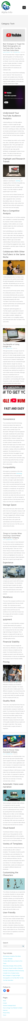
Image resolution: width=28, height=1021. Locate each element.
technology (19, 473)
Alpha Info (6, 12)
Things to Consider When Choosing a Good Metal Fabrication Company (12, 535)
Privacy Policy (6, 1013)
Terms (4, 1015)
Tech (11, 52)
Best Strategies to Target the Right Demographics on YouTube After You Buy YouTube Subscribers (14, 47)
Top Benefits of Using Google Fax (11, 345)
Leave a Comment (6, 52)
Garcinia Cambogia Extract (9, 1006)
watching (18, 181)
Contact (5, 1003)
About (4, 1001)
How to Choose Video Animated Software (11, 751)
